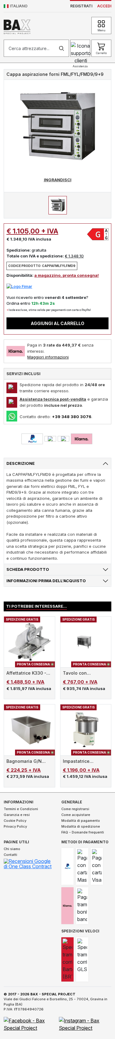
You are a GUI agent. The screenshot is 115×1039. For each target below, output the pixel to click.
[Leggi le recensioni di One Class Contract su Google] (29, 865)
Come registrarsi (75, 809)
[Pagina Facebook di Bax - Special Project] (30, 1024)
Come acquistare (75, 815)
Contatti (10, 855)
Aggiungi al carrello (57, 323)
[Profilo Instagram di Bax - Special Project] (85, 1024)
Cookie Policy (15, 820)
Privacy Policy (15, 826)
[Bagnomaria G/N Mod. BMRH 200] (29, 729)
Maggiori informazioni (48, 357)
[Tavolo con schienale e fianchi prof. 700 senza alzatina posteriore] (85, 642)
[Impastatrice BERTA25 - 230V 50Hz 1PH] (85, 729)
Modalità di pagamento (80, 820)
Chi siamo (12, 849)
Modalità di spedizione (80, 826)
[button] (16, 6)
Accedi (104, 6)
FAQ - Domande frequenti (82, 832)
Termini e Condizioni (21, 809)
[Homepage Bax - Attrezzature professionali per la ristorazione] (17, 25)
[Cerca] (61, 48)
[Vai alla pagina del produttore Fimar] (19, 286)
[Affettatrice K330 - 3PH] (29, 642)
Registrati (81, 6)
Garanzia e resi (17, 815)
